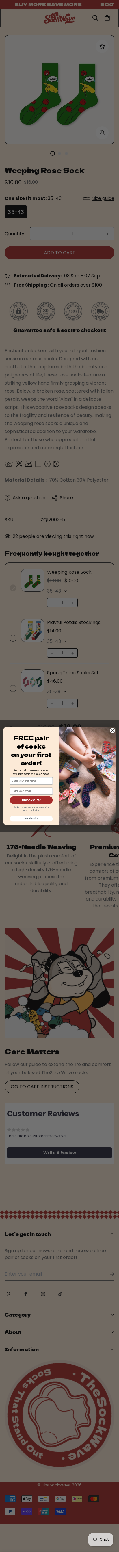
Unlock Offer (31, 800)
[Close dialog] (112, 730)
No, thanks (31, 818)
